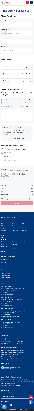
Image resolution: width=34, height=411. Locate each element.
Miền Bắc (3, 262)
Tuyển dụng (20, 341)
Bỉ (12, 223)
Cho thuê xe (4, 343)
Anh (2, 223)
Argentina (14, 244)
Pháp (23, 223)
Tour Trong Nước (5, 273)
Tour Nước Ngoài (5, 275)
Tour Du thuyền (5, 277)
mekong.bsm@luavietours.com (11, 316)
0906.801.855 (6, 314)
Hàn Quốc (24, 230)
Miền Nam (3, 265)
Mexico (24, 242)
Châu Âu (3, 221)
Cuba (2, 244)
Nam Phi (14, 249)
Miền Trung (4, 259)
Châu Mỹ (3, 239)
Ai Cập (3, 249)
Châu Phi (4, 246)
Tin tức (19, 339)
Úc (2, 237)
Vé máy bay (20, 343)
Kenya (3, 251)
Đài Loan (3, 233)
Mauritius (24, 249)
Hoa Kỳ (3, 242)
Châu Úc (3, 235)
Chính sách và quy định (9, 347)
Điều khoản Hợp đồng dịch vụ (9, 357)
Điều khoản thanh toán (18, 138)
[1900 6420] (31, 397)
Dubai (13, 233)
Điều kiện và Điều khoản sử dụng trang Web (13, 350)
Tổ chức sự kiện (5, 341)
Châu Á (3, 228)
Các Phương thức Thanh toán (9, 359)
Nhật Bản (3, 230)
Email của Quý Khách (7, 392)
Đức (2, 226)
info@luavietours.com (8, 294)
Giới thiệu (3, 339)
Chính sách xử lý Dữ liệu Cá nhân (10, 354)
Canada (14, 242)
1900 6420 (6, 292)
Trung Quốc (15, 230)
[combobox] (4, 33)
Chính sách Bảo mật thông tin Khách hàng (12, 352)
